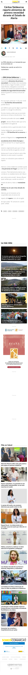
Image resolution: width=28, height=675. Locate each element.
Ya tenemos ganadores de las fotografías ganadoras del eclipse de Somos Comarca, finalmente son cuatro (14, 257)
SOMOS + (16, 659)
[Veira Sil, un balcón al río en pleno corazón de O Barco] (14, 300)
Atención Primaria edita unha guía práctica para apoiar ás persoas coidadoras (13, 464)
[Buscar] (1, 2)
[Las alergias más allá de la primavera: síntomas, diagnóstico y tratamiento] (14, 557)
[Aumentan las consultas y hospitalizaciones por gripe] (14, 619)
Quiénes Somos (5, 657)
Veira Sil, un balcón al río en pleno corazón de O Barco (12, 305)
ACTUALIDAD (15, 211)
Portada (24, 657)
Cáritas (9, 211)
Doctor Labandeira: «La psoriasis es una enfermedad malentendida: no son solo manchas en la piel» (13, 485)
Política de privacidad (15, 657)
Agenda (10, 659)
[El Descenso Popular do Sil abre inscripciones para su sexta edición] (14, 316)
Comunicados (23, 659)
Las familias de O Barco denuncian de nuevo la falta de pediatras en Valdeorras (13, 587)
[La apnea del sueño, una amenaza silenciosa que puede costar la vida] (14, 496)
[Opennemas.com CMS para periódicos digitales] (15, 666)
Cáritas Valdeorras (12, 77)
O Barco (5, 211)
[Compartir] (1, 48)
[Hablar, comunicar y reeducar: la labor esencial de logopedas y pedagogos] (14, 537)
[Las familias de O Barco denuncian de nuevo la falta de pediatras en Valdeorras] (14, 577)
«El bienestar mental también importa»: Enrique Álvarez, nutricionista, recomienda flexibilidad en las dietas (13, 608)
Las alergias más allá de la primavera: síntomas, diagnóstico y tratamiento (12, 567)
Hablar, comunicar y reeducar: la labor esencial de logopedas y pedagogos (12, 547)
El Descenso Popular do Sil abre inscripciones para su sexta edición (12, 321)
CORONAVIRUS (21, 211)
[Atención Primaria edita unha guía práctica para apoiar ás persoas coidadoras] (14, 454)
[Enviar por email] (26, 48)
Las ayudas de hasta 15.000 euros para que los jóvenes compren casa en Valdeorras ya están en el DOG (13, 273)
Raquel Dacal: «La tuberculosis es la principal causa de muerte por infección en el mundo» (14, 526)
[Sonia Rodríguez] (3, 53)
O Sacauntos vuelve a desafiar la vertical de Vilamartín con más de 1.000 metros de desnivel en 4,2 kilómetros (14, 289)
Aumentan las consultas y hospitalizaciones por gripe (9, 629)
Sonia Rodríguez (11, 52)
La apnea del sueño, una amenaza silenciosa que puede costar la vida (11, 506)
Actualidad (4, 659)
